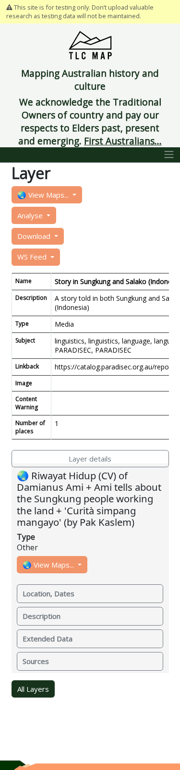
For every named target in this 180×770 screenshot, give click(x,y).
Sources (36, 661)
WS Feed (32, 256)
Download (34, 236)
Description (41, 616)
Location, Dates (48, 593)
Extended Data (47, 638)
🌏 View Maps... (44, 195)
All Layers (33, 689)
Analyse (31, 215)
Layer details (90, 458)
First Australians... (123, 140)
